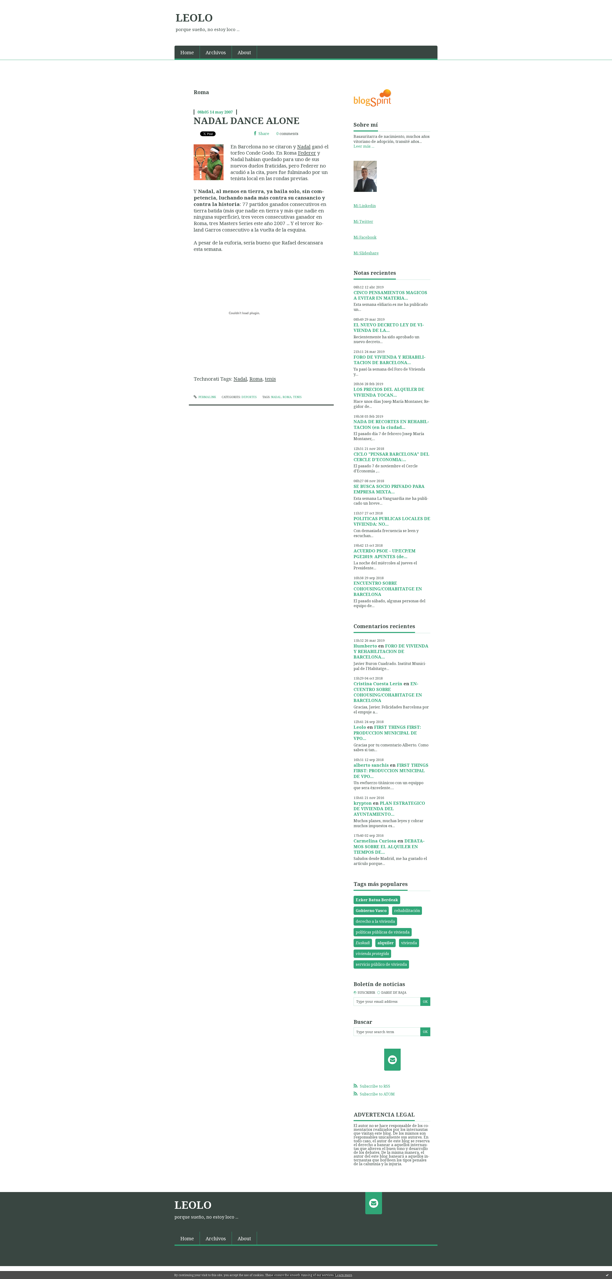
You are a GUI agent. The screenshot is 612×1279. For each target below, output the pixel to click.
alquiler (385, 942)
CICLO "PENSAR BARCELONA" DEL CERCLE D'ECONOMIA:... (391, 456)
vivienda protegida (372, 953)
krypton (363, 803)
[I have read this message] (607, 1275)
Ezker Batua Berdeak (377, 899)
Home (187, 52)
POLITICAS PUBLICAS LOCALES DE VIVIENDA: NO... (392, 521)
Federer (307, 152)
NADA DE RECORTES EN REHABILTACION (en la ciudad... (391, 424)
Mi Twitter (363, 221)
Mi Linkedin (365, 205)
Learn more (343, 1275)
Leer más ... (364, 146)
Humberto (365, 646)
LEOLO (194, 17)
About (244, 52)
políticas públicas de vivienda (383, 932)
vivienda (409, 942)
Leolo (360, 727)
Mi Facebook (365, 237)
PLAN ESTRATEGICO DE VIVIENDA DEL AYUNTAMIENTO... (389, 808)
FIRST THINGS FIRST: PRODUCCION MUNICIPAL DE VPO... (387, 732)
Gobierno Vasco (371, 910)
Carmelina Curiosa (375, 841)
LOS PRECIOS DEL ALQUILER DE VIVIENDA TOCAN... (389, 392)
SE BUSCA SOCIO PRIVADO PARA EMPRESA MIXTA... (389, 489)
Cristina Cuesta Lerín (378, 683)
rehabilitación (407, 910)
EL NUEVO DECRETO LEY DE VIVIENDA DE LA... (389, 327)
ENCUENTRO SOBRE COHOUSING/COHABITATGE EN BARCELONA (388, 588)
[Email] (392, 1060)
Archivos (216, 52)
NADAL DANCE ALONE (246, 120)
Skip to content (16, 4)
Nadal (304, 146)
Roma (255, 378)
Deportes (249, 397)
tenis (270, 378)
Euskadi (363, 942)
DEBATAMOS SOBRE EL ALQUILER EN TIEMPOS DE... (389, 846)
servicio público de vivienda (381, 964)
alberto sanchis (371, 765)
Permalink (207, 397)
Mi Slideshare (366, 253)
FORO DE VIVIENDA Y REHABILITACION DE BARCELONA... (390, 359)
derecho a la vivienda (375, 921)
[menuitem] (187, 52)
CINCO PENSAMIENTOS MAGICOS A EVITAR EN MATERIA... (390, 295)
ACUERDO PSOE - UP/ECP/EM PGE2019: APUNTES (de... (384, 553)
